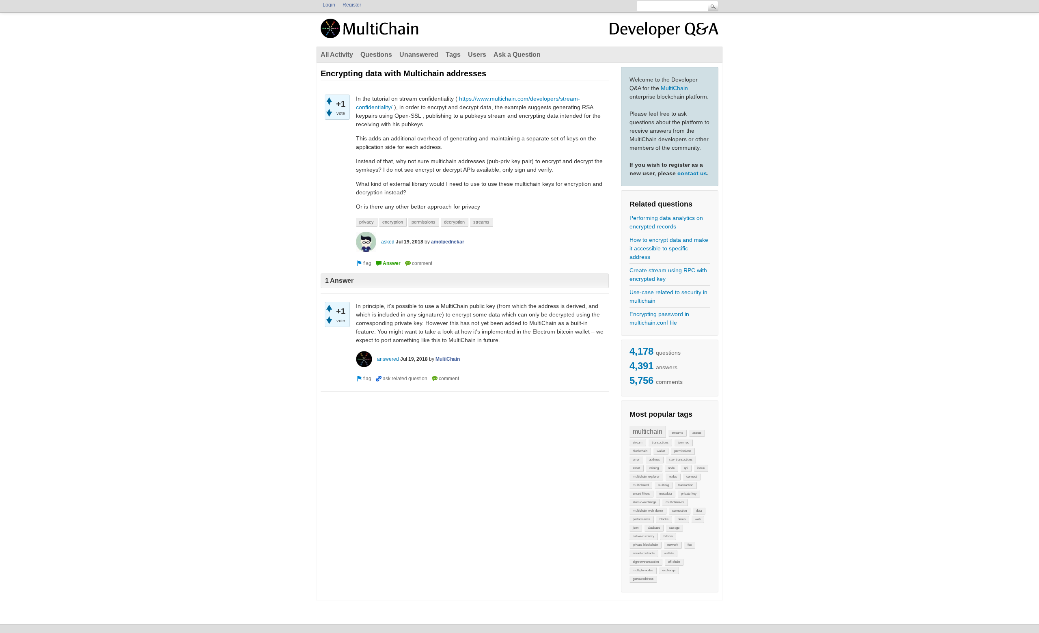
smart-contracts (644, 553)
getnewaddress (643, 579)
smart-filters (641, 493)
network (672, 545)
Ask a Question (517, 54)
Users (477, 54)
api (686, 468)
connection (679, 510)
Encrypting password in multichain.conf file (659, 318)
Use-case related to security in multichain (668, 296)
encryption (392, 222)
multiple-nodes (643, 570)
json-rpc (683, 442)
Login (329, 5)
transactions (660, 442)
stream (637, 442)
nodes (673, 476)
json (635, 528)
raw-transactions (680, 459)
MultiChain (674, 88)
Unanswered (418, 54)
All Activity (337, 54)
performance (641, 519)
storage (674, 528)
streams (677, 433)
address (654, 459)
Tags (453, 54)
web (698, 519)
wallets (669, 553)
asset (636, 468)
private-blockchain (645, 545)
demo (681, 519)
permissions (682, 451)
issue (701, 468)
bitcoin (668, 536)
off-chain (674, 562)
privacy (366, 222)
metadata (665, 493)
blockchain (640, 451)
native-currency (643, 536)
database (654, 528)
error (636, 459)
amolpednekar (447, 242)
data (699, 510)
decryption (454, 222)
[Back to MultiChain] (371, 32)
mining (654, 468)
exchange (668, 570)
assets (696, 433)
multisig (663, 485)
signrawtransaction (646, 562)
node (671, 468)
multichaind (641, 485)
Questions (376, 54)
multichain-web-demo (648, 510)
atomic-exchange (644, 502)
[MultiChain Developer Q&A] (664, 32)
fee (690, 545)
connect (691, 476)
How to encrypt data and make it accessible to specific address (668, 248)
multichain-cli (675, 502)
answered (388, 359)
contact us (692, 173)
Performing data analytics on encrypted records (666, 222)
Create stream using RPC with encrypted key (668, 274)
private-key (688, 493)
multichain (647, 431)
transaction (685, 485)
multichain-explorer (646, 476)
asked (387, 242)
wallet (661, 451)
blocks (664, 519)
